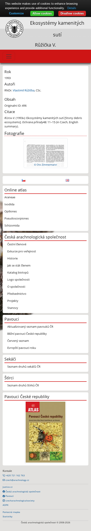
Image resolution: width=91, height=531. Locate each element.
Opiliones (10, 211)
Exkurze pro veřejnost (21, 251)
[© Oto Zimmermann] (45, 153)
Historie (12, 258)
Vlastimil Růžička (23, 90)
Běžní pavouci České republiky (27, 334)
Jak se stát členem (18, 265)
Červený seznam (18, 341)
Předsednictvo (16, 294)
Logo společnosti (18, 280)
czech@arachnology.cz (17, 480)
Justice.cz (8, 486)
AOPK (5, 504)
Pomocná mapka (11, 512)
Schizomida (11, 225)
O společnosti (16, 287)
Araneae (9, 197)
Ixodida (9, 204)
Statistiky (7, 516)
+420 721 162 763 (15, 475)
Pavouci (9, 495)
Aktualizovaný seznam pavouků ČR (30, 327)
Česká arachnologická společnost (22, 491)
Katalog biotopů (17, 272)
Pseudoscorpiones (16, 218)
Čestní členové (16, 244)
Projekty (12, 301)
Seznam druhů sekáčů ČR (23, 366)
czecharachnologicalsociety (19, 500)
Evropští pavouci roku (21, 348)
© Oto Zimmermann (45, 164)
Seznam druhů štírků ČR (23, 385)
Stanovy (12, 308)
